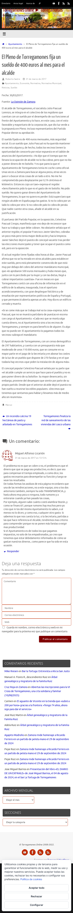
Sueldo (14, 87)
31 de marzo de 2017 (36, 79)
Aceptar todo (36, 887)
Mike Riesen (11, 671)
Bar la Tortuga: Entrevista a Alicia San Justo (46, 671)
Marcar (8, 404)
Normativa (35, 83)
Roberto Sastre (12, 79)
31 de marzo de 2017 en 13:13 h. (31, 457)
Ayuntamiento (15, 44)
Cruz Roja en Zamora (15, 687)
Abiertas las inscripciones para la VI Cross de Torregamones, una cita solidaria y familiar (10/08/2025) (37, 691)
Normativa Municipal (51, 83)
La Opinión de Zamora (23, 101)
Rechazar (36, 896)
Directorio (6, 3)
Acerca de (30, 3)
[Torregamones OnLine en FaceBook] (58, 3)
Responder (13, 551)
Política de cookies (31, 879)
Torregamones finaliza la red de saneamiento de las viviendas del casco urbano (56, 420)
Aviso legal (18, 3)
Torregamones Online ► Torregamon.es (33, 10)
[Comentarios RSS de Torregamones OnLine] (68, 3)
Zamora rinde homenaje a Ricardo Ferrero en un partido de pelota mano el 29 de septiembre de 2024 (36, 739)
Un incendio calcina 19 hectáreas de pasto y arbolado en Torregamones (17, 420)
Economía (24, 83)
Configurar (36, 904)
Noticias (6, 87)
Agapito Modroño (14, 735)
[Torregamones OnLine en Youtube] (53, 3)
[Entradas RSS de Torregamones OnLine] (63, 3)
